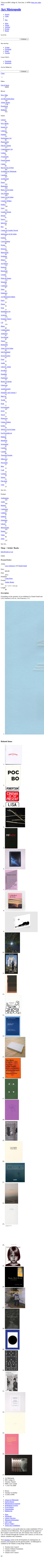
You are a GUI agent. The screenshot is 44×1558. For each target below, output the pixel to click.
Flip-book (4, 481)
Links (7, 16)
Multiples (4, 110)
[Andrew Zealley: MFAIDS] (11, 848)
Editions (3, 516)
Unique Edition (6, 422)
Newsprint (4, 463)
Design (3, 215)
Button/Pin (4, 345)
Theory (3, 341)
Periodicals (4, 106)
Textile (3, 400)
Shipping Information (12, 1520)
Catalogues (4, 509)
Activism (4, 315)
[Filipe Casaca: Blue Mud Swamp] (15, 869)
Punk (2, 404)
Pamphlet (4, 374)
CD (2, 322)
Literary (3, 120)
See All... (4, 490)
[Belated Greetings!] (15, 1412)
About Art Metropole (12, 1500)
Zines (2, 289)
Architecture (5, 179)
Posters (3, 531)
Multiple (3, 437)
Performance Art (6, 138)
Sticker (3, 477)
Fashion (3, 238)
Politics (3, 204)
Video (3, 535)
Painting (3, 134)
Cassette (3, 451)
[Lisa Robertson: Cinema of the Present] (12, 806)
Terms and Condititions (12, 1525)
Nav (6, 20)
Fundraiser (4, 378)
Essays (3, 219)
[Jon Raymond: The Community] (12, 1454)
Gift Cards (8, 1522)
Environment (5, 407)
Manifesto (4, 440)
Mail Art (3, 396)
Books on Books (6, 381)
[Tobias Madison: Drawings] (12, 952)
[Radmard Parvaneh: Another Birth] (14, 1287)
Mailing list (8, 1511)
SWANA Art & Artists (8, 429)
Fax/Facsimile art (6, 433)
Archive (7, 27)
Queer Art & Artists (7, 197)
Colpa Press (9, 578)
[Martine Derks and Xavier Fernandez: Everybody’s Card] (11, 1098)
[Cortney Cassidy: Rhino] (18, 1475)
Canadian (4, 175)
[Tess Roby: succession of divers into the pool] (11, 1203)
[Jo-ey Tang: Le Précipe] (12, 1349)
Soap (2, 308)
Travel (3, 415)
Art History (4, 263)
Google (7, 53)
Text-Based (4, 337)
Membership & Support (12, 1503)
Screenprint (4, 444)
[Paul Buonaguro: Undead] (11, 1224)
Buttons (3, 505)
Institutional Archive (11, 1505)
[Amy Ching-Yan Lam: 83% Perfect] (21, 931)
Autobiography (6, 389)
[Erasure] (15, 1307)
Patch (2, 300)
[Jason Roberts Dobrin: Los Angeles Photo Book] (14, 1161)
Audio (3, 363)
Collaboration (5, 330)
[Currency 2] (13, 1266)
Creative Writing (6, 201)
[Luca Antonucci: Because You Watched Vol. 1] (13, 764)
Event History (9, 1507)
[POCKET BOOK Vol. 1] (13, 785)
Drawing (4, 249)
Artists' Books (5, 102)
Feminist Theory (6, 319)
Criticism (4, 131)
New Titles (4, 95)
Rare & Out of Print (7, 168)
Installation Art (5, 311)
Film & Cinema (6, 145)
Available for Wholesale (8, 171)
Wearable (4, 282)
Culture (3, 164)
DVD (3, 411)
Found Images (5, 160)
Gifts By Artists (6, 367)
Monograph (4, 252)
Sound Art (4, 127)
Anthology (4, 333)
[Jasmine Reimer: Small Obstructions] (13, 1015)
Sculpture (4, 256)
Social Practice (5, 356)
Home (7, 31)
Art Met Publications (7, 99)
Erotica (3, 426)
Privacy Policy (9, 1524)
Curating (3, 448)
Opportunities (9, 1509)
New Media (4, 123)
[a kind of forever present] (11, 890)
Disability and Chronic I (8, 392)
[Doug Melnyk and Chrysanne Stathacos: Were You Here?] (11, 973)
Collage (3, 153)
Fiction (3, 245)
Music (3, 326)
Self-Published (5, 352)
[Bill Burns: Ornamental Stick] (15, 827)
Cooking (3, 474)
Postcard (3, 267)
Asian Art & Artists (7, 348)
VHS (2, 485)
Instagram (8, 63)
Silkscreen (4, 459)
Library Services (10, 1518)
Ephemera (4, 293)
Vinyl (2, 208)
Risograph (4, 271)
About (7, 25)
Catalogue (4, 286)
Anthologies (5, 498)
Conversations (5, 241)
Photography (5, 142)
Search (7, 14)
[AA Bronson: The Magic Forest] (12, 1328)
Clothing (3, 513)
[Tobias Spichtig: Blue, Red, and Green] (11, 1245)
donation (7, 1540)
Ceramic (3, 274)
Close (3, 73)
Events (7, 29)
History (3, 260)
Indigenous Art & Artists (9, 234)
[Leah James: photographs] (15, 1433)
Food (2, 359)
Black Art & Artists (7, 190)
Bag (2, 227)
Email (7, 51)
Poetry (3, 182)
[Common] (15, 1182)
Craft (2, 470)
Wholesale (8, 1516)
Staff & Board (9, 1502)
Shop (6, 23)
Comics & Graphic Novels (9, 230)
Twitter (7, 47)
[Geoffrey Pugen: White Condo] (15, 1057)
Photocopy (4, 418)
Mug (2, 466)
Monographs (5, 527)
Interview (4, 223)
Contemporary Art (7, 149)
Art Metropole (11, 9)
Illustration (4, 186)
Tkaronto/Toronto (6, 455)
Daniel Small (22, 566)
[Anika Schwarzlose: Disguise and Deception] (12, 1036)
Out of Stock (5, 85)
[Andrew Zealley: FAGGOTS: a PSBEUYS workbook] (11, 1140)
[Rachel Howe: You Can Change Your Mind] (12, 1119)
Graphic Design (6, 212)
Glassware (4, 385)
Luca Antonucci (10, 566)
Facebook (8, 49)
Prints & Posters (6, 278)
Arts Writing (5, 193)
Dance (3, 304)
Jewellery (4, 370)
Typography (5, 157)
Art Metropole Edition (8, 297)
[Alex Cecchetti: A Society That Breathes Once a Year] (11, 994)
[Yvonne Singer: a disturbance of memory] (15, 910)
